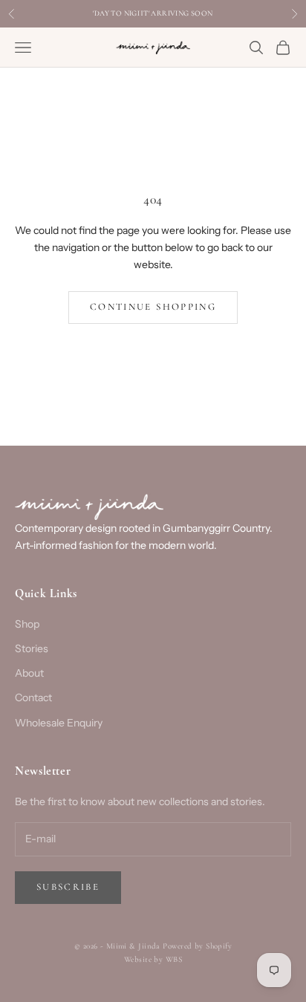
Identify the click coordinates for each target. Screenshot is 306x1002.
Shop (27, 624)
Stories (31, 648)
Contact (33, 697)
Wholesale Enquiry (58, 722)
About (29, 673)
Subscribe (68, 887)
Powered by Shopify (197, 946)
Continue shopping (153, 307)
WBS (174, 959)
